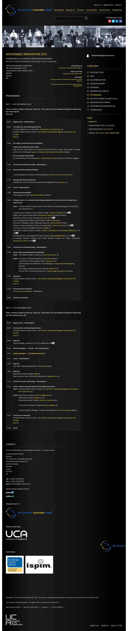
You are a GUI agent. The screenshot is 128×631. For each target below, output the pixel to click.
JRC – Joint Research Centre (47, 158)
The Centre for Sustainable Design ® (70, 68)
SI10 (112, 125)
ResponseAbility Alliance (58, 236)
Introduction (96, 72)
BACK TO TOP (116, 626)
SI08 (117, 133)
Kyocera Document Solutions (60, 175)
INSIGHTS (93, 122)
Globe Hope (47, 259)
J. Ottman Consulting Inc (49, 230)
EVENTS (81, 10)
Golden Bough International (56, 271)
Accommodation (98, 80)
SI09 (111, 133)
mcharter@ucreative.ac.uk (20, 484)
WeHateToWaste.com (69, 230)
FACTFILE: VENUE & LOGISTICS (102, 99)
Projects (70, 10)
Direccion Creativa (46, 400)
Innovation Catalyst (45, 215)
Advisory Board (97, 84)
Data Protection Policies (13, 607)
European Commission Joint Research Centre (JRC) (46, 152)
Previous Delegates (99, 91)
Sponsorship (96, 110)
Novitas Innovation (37, 195)
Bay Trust (43, 218)
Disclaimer (45, 607)
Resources (104, 10)
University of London (20, 241)
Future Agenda (50, 405)
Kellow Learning (51, 220)
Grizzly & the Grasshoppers (22, 291)
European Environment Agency (64, 264)
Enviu (38, 343)
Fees (92, 76)
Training (117, 10)
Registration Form (99, 102)
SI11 (107, 125)
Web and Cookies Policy (31, 607)
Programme (95, 95)
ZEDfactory (38, 398)
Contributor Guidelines (101, 106)
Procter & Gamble (64, 410)
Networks (91, 10)
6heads (45, 228)
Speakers (94, 87)
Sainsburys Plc (52, 376)
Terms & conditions (57, 607)
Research (59, 10)
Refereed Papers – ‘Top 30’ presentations (29, 353)
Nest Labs (61, 182)
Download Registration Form (103, 55)
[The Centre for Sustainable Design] (32, 12)
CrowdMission (44, 395)
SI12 (102, 125)
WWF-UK (53, 269)
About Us (98, 5)
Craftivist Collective (55, 213)
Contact (118, 5)
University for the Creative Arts (19, 71)
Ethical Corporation (49, 255)
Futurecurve (50, 261)
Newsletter (108, 5)
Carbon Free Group (58, 225)
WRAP (36, 374)
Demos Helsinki (56, 223)
